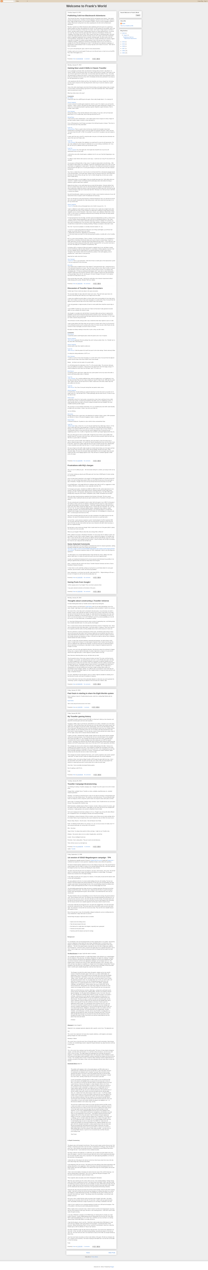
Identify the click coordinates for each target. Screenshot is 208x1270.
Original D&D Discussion (96, 860)
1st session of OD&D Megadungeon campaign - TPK (89, 858)
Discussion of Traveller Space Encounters (85, 288)
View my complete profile (126, 25)
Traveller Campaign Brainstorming (82, 784)
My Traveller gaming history (79, 716)
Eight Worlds (89, 606)
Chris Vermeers (71, 111)
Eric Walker (70, 97)
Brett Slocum (71, 334)
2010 (123, 44)
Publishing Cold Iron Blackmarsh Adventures (86, 16)
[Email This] (93, 59)
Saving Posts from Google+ (79, 582)
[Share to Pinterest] (99, 59)
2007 (123, 48)
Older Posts (111, 1252)
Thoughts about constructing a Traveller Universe (88, 601)
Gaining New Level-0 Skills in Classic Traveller (87, 68)
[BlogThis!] (94, 59)
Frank (123, 23)
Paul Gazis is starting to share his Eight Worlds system (91, 693)
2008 (123, 46)
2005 (123, 53)
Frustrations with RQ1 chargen (80, 465)
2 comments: (87, 1246)
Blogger (112, 1266)
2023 (123, 33)
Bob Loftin (70, 265)
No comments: (87, 283)
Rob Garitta (70, 414)
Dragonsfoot (110, 860)
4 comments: (87, 846)
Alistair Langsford (72, 102)
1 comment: (87, 58)
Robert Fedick (71, 397)
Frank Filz (70, 127)
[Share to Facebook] (97, 59)
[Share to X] (96, 59)
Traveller (73, 848)
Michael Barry (71, 117)
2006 (123, 50)
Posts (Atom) (95, 1256)
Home (88, 1252)
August (125, 35)
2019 (123, 41)
